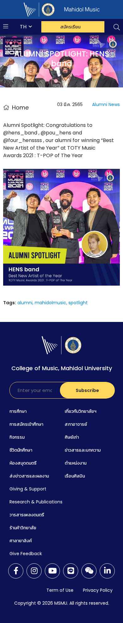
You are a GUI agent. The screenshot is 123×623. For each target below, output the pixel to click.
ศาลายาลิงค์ (20, 540)
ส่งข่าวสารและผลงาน (29, 476)
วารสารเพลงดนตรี (26, 515)
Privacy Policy (98, 590)
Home (20, 107)
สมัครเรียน (70, 27)
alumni (24, 303)
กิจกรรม (17, 437)
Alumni (99, 104)
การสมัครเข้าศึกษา (26, 424)
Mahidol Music (88, 9)
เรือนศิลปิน (75, 476)
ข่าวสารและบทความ (83, 450)
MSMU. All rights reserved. (81, 603)
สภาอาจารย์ (76, 424)
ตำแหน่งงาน (75, 463)
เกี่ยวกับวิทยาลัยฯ (81, 411)
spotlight (78, 303)
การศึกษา (17, 411)
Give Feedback (25, 553)
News (114, 104)
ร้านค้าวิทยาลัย (22, 528)
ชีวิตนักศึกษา (20, 450)
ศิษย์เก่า (72, 437)
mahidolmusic (50, 303)
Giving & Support (27, 489)
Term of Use (59, 590)
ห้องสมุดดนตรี (23, 463)
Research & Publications (35, 502)
